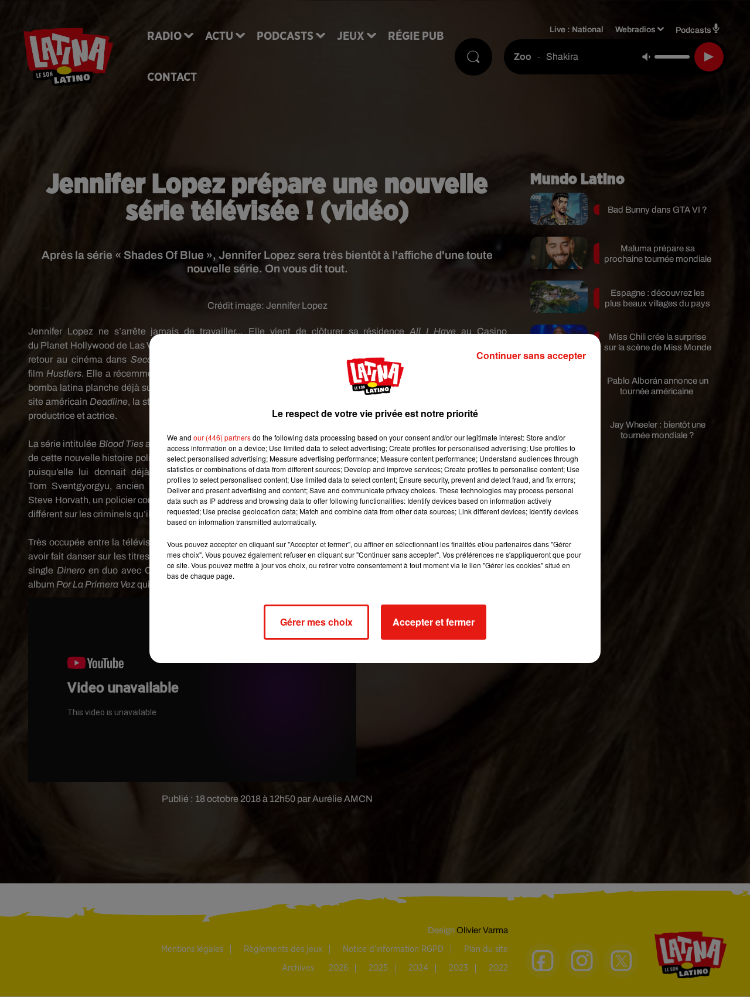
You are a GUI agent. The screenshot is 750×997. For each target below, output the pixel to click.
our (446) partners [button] (222, 437)
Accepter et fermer (434, 622)
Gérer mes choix (316, 622)
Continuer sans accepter (531, 355)
